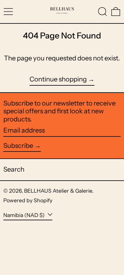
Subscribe (18, 146)
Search (13, 169)
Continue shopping (58, 79)
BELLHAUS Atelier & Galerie (58, 191)
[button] (102, 11)
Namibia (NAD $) (24, 215)
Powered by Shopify (27, 200)
